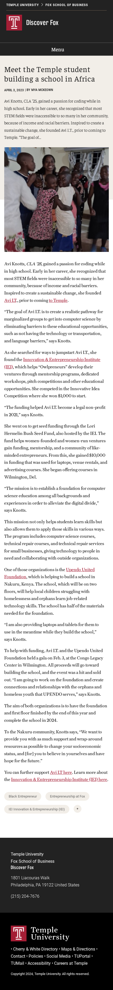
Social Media (59, 956)
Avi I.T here (61, 772)
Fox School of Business (66, 5)
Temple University (22, 5)
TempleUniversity (50, 933)
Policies (36, 956)
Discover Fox (42, 22)
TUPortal (82, 956)
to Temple (58, 300)
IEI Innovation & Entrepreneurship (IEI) (37, 809)
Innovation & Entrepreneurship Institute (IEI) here (59, 779)
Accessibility (39, 963)
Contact (18, 956)
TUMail (17, 963)
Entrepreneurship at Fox (67, 796)
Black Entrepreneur (23, 796)
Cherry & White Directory (35, 949)
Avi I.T (10, 300)
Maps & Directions (78, 949)
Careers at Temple (71, 963)
